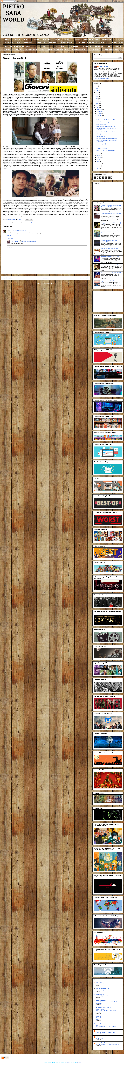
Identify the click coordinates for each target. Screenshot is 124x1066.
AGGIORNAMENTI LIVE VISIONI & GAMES (85, 49)
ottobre (99, 113)
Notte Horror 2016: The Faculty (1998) (106, 126)
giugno (99, 155)
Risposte (10, 238)
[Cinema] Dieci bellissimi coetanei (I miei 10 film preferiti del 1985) (111, 206)
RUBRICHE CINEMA (67, 43)
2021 (97, 96)
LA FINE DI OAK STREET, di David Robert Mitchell (107, 1044)
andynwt (68, 1062)
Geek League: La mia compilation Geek (110, 264)
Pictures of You (100, 994)
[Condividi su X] (28, 220)
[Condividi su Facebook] (30, 220)
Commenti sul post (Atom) (48, 283)
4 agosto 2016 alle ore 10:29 (29, 241)
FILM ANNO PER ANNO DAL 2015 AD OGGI (31, 43)
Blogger (79, 1062)
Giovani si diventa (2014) (102, 148)
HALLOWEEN (75, 46)
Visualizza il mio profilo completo (102, 78)
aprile (98, 159)
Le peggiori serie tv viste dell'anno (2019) (111, 222)
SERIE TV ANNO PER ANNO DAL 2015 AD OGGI (93, 43)
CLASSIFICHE (9, 43)
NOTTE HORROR (61, 46)
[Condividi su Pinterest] (32, 220)
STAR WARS (99, 46)
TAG (37, 46)
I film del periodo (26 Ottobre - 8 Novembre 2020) (109, 241)
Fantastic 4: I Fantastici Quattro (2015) (106, 131)
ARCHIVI (118, 46)
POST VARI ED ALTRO (91, 40)
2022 (97, 94)
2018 (97, 103)
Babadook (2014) (101, 136)
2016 (97, 107)
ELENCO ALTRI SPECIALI (13, 49)
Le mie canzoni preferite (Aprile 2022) (110, 256)
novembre (99, 111)
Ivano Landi (99, 982)
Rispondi (9, 235)
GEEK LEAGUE (107, 40)
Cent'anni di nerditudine (102, 988)
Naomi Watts (35, 222)
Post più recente (7, 278)
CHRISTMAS (87, 46)
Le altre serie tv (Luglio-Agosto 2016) (106, 119)
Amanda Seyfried (17, 222)
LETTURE (77, 40)
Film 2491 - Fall (99, 1038)
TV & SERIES (47, 40)
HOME (7, 40)
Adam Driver (9, 222)
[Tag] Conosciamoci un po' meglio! (109, 248)
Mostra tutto (119, 1047)
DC (50, 46)
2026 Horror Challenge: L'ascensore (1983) (106, 1032)
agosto (99, 117)
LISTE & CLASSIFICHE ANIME (34, 49)
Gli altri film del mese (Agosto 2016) (105, 122)
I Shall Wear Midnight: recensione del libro (106, 1026)
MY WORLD (16, 40)
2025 (97, 88)
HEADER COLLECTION (111, 49)
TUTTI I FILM (53, 43)
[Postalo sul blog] (27, 220)
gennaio (99, 166)
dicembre (99, 109)
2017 (97, 105)
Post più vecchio (83, 278)
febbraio (99, 163)
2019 (97, 101)
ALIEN (109, 46)
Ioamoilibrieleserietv (101, 1000)
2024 (97, 90)
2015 (97, 168)
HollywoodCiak (100, 1037)
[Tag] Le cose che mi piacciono (108, 281)
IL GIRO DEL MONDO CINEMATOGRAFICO (18, 46)
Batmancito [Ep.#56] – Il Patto (103, 995)
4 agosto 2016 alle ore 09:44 (19, 230)
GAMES (67, 40)
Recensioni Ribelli (100, 1042)
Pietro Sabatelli (15, 241)
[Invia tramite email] (25, 220)
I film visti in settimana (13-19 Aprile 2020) (111, 272)
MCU (44, 46)
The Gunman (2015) (101, 146)
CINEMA (36, 40)
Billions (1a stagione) (102, 134)
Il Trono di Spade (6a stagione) (104, 143)
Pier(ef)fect (99, 1016)
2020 (97, 98)
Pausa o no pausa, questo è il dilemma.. (106, 150)
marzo (98, 161)
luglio (98, 153)
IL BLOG (26, 40)
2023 (97, 92)
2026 (97, 86)
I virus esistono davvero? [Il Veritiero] (104, 984)
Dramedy (29, 222)
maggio (99, 157)
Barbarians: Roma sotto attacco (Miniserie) (107, 138)
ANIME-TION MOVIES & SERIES (58, 49)
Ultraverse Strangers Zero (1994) (103, 990)
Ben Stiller (24, 222)
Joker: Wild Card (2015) (102, 124)
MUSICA (58, 40)
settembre (99, 115)
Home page (45, 278)
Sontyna (9, 230)
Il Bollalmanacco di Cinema (103, 1031)
